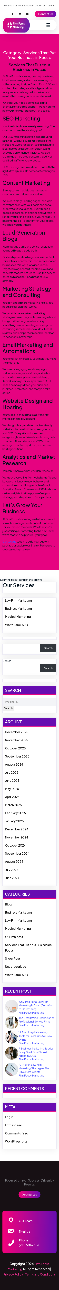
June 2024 (12, 878)
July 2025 (11, 772)
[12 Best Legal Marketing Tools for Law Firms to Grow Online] (11, 1036)
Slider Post (12, 958)
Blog (8, 904)
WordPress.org (16, 1141)
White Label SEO (16, 625)
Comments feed (16, 1133)
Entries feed (13, 1125)
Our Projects (14, 937)
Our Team (25, 1221)
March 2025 (13, 805)
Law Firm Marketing (18, 600)
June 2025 (12, 780)
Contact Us (45, 14)
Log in (9, 1117)
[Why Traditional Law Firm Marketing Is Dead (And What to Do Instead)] (11, 1006)
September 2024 (17, 853)
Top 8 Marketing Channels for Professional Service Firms (36, 1019)
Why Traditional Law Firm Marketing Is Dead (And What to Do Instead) (36, 1005)
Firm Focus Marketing (31, 1012)
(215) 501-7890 (29, 1245)
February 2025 (15, 813)
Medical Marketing (18, 616)
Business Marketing (18, 608)
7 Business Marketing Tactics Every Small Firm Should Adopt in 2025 (36, 1052)
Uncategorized (15, 966)
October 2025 (15, 748)
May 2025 (12, 789)
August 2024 (14, 861)
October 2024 (15, 845)
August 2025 (14, 764)
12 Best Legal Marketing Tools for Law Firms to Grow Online (35, 1036)
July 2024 (12, 870)
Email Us (24, 1231)
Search (48, 648)
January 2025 (14, 821)
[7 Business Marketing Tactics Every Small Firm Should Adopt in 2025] (11, 1052)
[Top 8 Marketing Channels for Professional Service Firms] (11, 1022)
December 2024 (16, 829)
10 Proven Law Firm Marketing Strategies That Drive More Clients (34, 1068)
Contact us (9, 541)
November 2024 (16, 837)
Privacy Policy (13, 1274)
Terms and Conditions (40, 1274)
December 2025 (16, 732)
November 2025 (16, 740)
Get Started (29, 1194)
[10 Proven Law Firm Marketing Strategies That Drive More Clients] (11, 1069)
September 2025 (17, 756)
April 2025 (12, 797)
